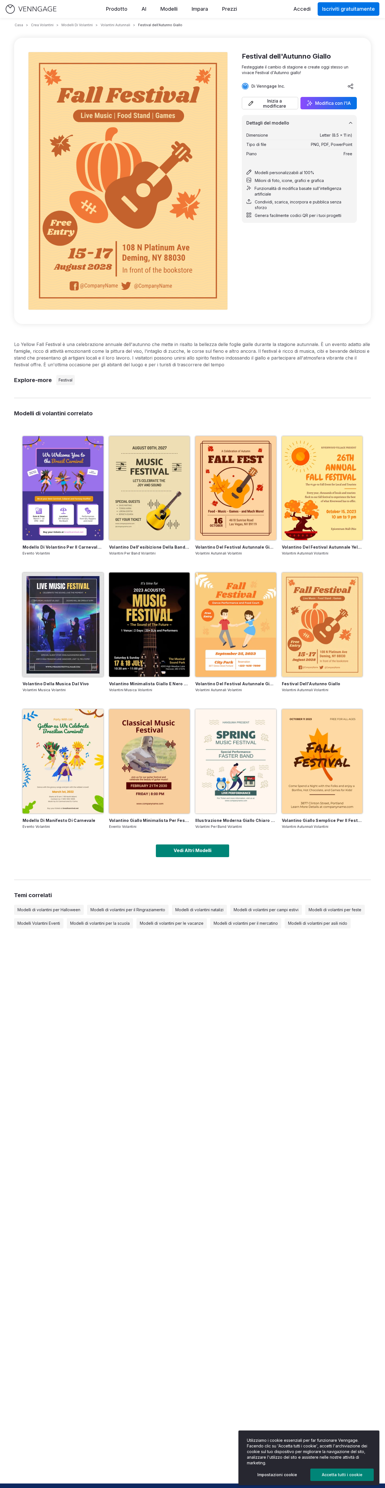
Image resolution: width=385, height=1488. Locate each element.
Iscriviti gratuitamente (348, 9)
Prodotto (116, 9)
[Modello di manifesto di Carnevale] (63, 761)
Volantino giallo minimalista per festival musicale (149, 820)
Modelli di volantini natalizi (199, 909)
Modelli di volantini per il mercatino (246, 923)
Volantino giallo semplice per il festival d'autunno (322, 820)
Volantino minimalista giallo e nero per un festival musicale (149, 683)
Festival (65, 380)
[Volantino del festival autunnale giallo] (235, 488)
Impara (200, 9)
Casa (19, 25)
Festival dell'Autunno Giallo (311, 683)
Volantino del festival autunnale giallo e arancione (235, 683)
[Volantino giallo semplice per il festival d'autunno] (322, 761)
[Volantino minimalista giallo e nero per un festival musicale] (149, 625)
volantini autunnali (115, 25)
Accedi (302, 9)
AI (143, 9)
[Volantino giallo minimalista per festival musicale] (149, 761)
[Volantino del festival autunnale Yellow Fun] (322, 488)
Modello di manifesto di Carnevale (59, 820)
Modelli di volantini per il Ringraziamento (127, 909)
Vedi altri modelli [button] (192, 850)
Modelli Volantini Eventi (38, 923)
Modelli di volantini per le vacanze (171, 923)
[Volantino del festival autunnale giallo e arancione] (235, 625)
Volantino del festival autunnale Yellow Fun (322, 547)
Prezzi (229, 9)
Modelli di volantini (77, 25)
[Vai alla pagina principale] (31, 9)
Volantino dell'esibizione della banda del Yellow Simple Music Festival (149, 547)
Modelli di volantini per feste (335, 909)
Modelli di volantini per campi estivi (266, 909)
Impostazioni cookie (277, 1474)
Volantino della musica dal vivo (56, 683)
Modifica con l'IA (333, 103)
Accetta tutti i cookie (342, 1474)
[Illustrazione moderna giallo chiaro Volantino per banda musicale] (235, 761)
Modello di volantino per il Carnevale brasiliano (63, 547)
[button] (270, 103)
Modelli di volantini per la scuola (100, 923)
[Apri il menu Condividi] (350, 86)
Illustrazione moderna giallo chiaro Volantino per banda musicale (235, 820)
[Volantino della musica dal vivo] (63, 625)
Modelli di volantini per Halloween (48, 909)
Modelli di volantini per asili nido (317, 923)
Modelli (169, 9)
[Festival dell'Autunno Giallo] (322, 625)
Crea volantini (42, 25)
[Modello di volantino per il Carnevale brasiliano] (63, 488)
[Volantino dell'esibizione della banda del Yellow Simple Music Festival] (149, 488)
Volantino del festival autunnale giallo (235, 547)
